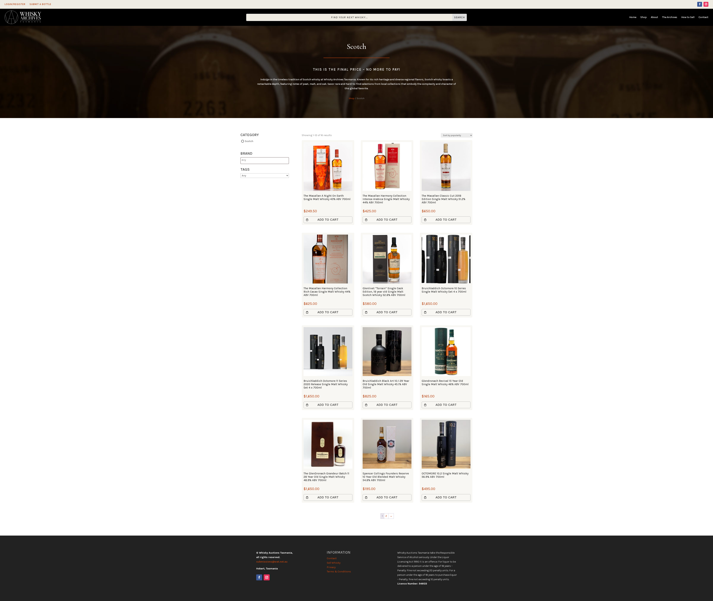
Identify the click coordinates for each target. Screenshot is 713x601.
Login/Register (15, 4)
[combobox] (264, 160)
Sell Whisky (334, 562)
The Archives (669, 17)
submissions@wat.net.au (271, 561)
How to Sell (687, 17)
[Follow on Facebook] (699, 4)
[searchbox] (256, 160)
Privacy (331, 567)
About (654, 17)
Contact (703, 17)
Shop (643, 17)
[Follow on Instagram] (706, 4)
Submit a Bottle (40, 4)
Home (632, 17)
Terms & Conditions (339, 571)
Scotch (249, 141)
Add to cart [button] (328, 219)
